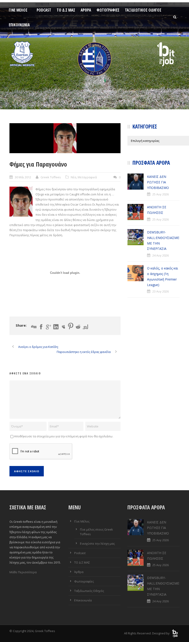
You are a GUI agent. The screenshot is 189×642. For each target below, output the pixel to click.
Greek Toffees (51, 177)
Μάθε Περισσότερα (23, 572)
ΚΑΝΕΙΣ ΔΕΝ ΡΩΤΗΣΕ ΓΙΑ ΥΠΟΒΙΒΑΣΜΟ (158, 182)
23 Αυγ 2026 (160, 291)
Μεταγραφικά (87, 177)
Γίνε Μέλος (18, 10)
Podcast (44, 10)
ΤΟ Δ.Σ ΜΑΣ (66, 10)
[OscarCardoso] (65, 138)
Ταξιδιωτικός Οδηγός (143, 10)
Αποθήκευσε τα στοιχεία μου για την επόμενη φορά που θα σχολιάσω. (63, 436)
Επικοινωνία (19, 24)
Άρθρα (86, 10)
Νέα (73, 177)
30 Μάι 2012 (23, 177)
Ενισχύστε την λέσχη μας (97, 543)
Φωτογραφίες (108, 10)
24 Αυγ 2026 (160, 255)
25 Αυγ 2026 (160, 194)
